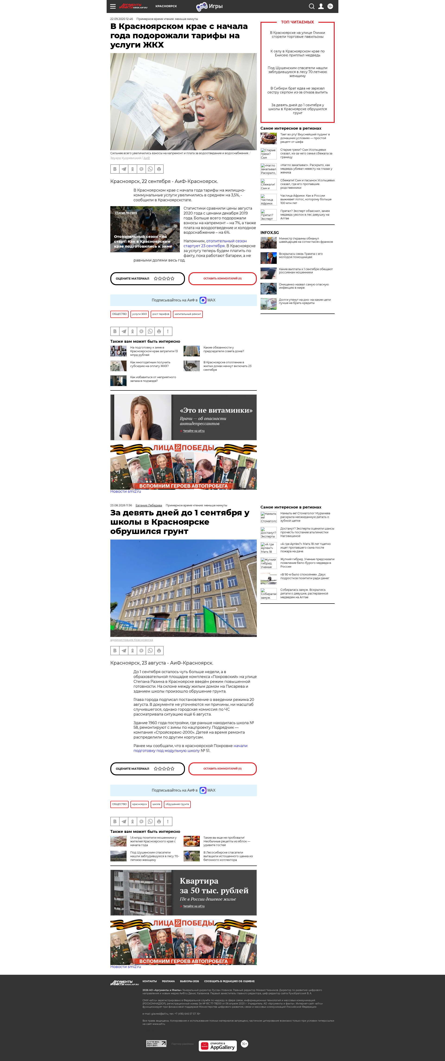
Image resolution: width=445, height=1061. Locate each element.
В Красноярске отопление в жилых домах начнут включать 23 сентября (227, 366)
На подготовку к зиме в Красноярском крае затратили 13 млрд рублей (154, 351)
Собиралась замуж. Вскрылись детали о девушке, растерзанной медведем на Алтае (304, 593)
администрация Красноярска (131, 640)
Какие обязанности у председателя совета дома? (223, 349)
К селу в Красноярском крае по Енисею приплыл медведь (297, 53)
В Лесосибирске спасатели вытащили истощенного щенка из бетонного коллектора (228, 856)
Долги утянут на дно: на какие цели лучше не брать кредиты (305, 301)
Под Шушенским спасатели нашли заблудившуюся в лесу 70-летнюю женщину (297, 72)
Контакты (150, 981)
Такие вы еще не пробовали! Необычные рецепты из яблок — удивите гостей (226, 841)
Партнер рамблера (183, 1043)
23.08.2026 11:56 (121, 505)
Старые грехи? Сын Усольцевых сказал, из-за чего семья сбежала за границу (306, 153)
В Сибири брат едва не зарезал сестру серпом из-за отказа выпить (297, 90)
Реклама (168, 981)
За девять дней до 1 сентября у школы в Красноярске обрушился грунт (297, 109)
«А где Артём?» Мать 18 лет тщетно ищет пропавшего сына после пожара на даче (305, 547)
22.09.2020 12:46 (121, 19)
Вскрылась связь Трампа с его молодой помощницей (301, 255)
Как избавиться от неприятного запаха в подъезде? (153, 379)
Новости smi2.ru (125, 491)
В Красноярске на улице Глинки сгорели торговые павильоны (297, 35)
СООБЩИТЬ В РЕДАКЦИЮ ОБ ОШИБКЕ (229, 981)
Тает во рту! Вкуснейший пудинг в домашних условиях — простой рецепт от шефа (305, 138)
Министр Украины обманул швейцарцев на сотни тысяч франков (306, 240)
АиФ (146, 158)
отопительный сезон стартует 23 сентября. (215, 243)
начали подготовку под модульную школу (191, 748)
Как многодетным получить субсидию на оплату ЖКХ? (150, 364)
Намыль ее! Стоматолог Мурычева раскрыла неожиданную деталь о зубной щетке (305, 516)
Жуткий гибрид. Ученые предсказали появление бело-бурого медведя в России (307, 562)
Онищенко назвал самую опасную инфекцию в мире (304, 286)
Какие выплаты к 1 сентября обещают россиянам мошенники (306, 271)
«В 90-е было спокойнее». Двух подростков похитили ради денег (304, 576)
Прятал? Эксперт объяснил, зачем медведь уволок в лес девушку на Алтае (305, 214)
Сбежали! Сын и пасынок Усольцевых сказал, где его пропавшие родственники (307, 184)
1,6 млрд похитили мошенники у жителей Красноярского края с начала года (153, 841)
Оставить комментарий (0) (222, 278)
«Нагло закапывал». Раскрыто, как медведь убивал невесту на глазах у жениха (306, 168)
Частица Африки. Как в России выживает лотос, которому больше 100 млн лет (305, 199)
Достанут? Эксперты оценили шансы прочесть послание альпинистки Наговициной (307, 532)
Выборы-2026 (189, 981)
